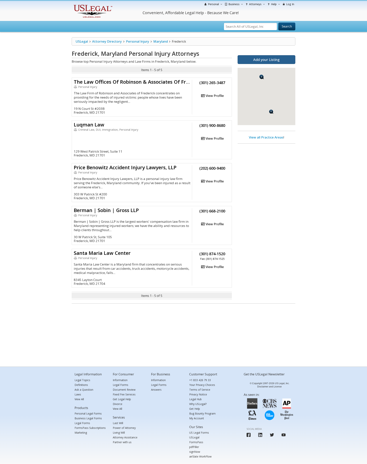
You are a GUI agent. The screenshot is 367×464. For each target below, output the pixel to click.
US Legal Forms (199, 432)
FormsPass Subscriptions (90, 428)
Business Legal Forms (88, 418)
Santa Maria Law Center (102, 252)
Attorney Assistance (125, 437)
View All (79, 399)
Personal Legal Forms (88, 413)
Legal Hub (195, 399)
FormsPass (196, 442)
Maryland (160, 41)
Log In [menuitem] (289, 4)
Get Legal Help (122, 399)
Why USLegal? (198, 404)
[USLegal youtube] (284, 435)
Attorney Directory (107, 41)
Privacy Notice (198, 394)
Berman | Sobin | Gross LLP (106, 210)
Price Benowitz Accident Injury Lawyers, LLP (125, 167)
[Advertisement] (266, 171)
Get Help (194, 409)
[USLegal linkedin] (260, 435)
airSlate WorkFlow (200, 456)
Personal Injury (137, 41)
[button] (262, 77)
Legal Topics (82, 380)
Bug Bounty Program (202, 413)
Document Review (124, 389)
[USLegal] (92, 5)
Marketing (81, 432)
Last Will (118, 423)
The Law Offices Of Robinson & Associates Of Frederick (138, 81)
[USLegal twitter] (272, 435)
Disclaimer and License (269, 386)
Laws (78, 394)
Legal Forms (82, 423)
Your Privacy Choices (202, 385)
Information (120, 380)
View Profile (214, 95)
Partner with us (122, 442)
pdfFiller (194, 447)
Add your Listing (266, 59)
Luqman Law (89, 124)
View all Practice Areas (266, 137)
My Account (196, 418)
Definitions (81, 385)
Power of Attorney (124, 428)
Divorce (117, 404)
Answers (156, 389)
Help (273, 4)
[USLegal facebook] (249, 435)
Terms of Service (199, 389)
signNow (194, 451)
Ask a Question (84, 389)
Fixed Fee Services (124, 394)
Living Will (119, 432)
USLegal (82, 41)
